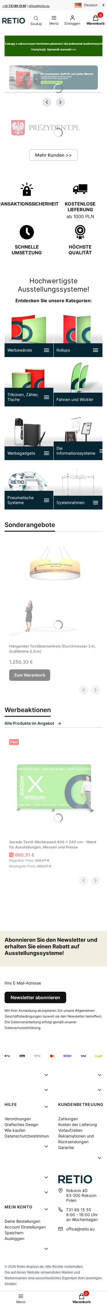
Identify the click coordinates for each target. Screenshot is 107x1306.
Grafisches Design (21, 1124)
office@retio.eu (39, 5)
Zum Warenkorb (29, 675)
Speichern (14, 1232)
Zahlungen (68, 1118)
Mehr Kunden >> (53, 155)
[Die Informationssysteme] (78, 435)
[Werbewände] (29, 332)
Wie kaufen (15, 1130)
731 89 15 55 (78, 1209)
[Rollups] (78, 332)
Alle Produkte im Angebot (29, 723)
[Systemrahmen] (78, 484)
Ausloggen (14, 1238)
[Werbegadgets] (29, 435)
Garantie (66, 1147)
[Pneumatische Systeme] (29, 484)
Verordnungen (18, 1118)
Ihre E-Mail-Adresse (23, 983)
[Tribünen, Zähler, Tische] (29, 381)
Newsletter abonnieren (35, 997)
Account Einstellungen (25, 1226)
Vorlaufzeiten (70, 1130)
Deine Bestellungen (22, 1221)
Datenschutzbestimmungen (30, 1135)
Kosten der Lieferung (77, 1124)
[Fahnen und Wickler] (78, 381)
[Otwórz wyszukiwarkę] (36, 20)
